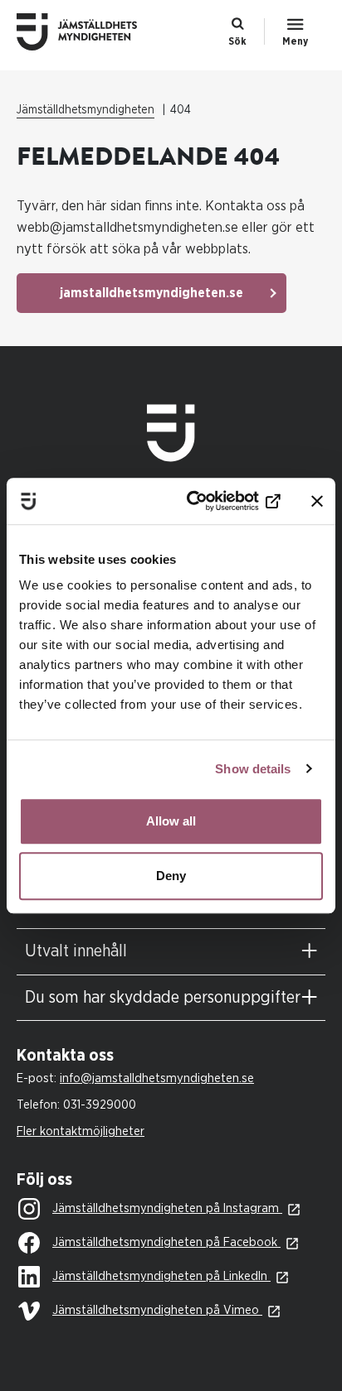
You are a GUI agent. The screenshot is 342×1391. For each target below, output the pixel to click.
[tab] (171, 952)
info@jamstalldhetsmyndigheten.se (157, 1078)
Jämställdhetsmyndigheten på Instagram (167, 1208)
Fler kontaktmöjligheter (80, 1131)
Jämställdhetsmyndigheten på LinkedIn (161, 1276)
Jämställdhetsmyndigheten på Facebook (166, 1242)
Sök (237, 41)
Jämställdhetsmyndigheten (85, 110)
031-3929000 (99, 1105)
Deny (171, 876)
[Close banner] (317, 501)
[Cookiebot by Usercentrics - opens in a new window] (212, 501)
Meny (295, 41)
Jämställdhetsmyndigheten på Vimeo (157, 1310)
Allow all (171, 821)
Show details (253, 769)
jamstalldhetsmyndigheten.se (151, 293)
